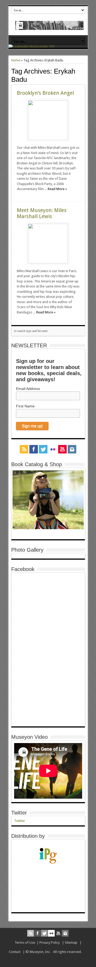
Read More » (57, 189)
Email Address (28, 388)
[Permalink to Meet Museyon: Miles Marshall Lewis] (48, 262)
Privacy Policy (49, 942)
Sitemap (71, 942)
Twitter (19, 813)
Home (15, 60)
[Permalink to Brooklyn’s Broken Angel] (48, 139)
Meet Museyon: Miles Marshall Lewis (41, 213)
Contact (15, 952)
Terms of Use (25, 942)
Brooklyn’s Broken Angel (45, 93)
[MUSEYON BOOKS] (49, 26)
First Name (25, 406)
